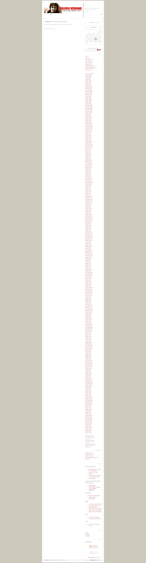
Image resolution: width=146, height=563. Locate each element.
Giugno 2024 (88, 392)
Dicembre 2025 (88, 420)
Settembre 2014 (89, 214)
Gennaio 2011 (88, 147)
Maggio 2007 (88, 81)
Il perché (87, 534)
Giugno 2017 (88, 265)
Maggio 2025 (88, 409)
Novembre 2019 (89, 309)
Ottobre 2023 (88, 380)
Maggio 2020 (88, 318)
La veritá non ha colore (94, 477)
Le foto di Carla (88, 456)
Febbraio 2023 (88, 368)
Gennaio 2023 (88, 366)
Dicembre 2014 (88, 219)
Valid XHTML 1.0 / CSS (93, 557)
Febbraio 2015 (88, 222)
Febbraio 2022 (88, 350)
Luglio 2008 (88, 102)
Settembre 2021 (89, 342)
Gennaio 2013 (88, 184)
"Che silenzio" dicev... (90, 440)
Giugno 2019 (88, 301)
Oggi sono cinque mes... (90, 444)
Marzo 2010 (88, 132)
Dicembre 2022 (88, 365)
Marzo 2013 (88, 187)
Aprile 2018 (88, 280)
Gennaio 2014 (88, 202)
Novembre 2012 (89, 181)
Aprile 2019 (88, 298)
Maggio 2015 (88, 227)
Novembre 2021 (89, 345)
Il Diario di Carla (89, 65)
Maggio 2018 (88, 281)
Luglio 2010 (88, 138)
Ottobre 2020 (88, 325)
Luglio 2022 (88, 357)
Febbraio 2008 (88, 94)
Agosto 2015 (88, 231)
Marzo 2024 (88, 388)
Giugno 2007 (88, 82)
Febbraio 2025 (88, 404)
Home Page (48, 21)
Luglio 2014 (88, 211)
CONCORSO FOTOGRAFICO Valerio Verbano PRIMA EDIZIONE (94, 488)
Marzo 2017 (88, 260)
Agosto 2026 (88, 432)
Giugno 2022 (88, 356)
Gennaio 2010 (88, 129)
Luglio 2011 (88, 157)
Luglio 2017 (88, 266)
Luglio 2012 (88, 175)
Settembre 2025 (89, 415)
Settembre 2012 (89, 178)
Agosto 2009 (88, 122)
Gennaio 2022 (88, 348)
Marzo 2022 (88, 351)
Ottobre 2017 (88, 271)
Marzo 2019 (88, 297)
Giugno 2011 (88, 155)
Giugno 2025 (88, 411)
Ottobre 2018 (88, 289)
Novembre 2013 (89, 199)
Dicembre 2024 (88, 401)
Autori (86, 533)
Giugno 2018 (88, 283)
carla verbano (88, 59)
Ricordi (87, 459)
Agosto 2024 (88, 395)
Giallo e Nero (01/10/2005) (95, 508)
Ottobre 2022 (88, 362)
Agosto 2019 (88, 304)
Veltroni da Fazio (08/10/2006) (93, 497)
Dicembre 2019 (88, 310)
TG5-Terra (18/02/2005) (94, 495)
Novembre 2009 (89, 126)
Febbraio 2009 (88, 112)
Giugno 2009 (88, 119)
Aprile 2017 (88, 262)
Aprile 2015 (88, 225)
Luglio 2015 (88, 230)
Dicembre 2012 (88, 182)
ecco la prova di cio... (90, 436)
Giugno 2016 (88, 246)
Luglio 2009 (88, 120)
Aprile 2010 (88, 134)
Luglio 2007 (88, 84)
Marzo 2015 (88, 224)
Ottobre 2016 (88, 252)
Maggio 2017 (88, 263)
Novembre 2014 (89, 217)
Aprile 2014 (88, 207)
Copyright (87, 536)
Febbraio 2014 (88, 204)
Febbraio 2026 (88, 423)
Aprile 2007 (88, 79)
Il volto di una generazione (95, 475)
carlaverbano (88, 61)
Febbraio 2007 (88, 76)
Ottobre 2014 (88, 216)
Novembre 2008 (89, 108)
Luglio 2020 (88, 321)
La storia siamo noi (89, 68)
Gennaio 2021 (88, 330)
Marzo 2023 (88, 370)
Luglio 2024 (88, 394)
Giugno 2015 (88, 228)
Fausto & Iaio (88, 542)
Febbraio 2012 (88, 167)
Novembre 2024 (89, 400)
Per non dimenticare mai (90, 457)
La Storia (87, 70)
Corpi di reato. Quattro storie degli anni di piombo (95, 517)
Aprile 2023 (88, 371)
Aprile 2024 (88, 389)
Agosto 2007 (88, 85)
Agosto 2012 (88, 176)
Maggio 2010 (88, 135)
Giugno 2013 (88, 192)
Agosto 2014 (88, 213)
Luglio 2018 (88, 284)
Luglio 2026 (88, 430)
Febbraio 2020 (88, 313)
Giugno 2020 (88, 319)
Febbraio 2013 (88, 185)
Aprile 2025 (88, 408)
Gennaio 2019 (88, 293)
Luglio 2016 (88, 248)
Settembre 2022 (89, 360)
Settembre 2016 (89, 251)
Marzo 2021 (88, 333)
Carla (50, 14)
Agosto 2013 (88, 195)
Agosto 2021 (88, 341)
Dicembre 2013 (88, 201)
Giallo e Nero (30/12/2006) (95, 511)
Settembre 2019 (89, 306)
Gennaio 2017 (88, 257)
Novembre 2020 (89, 327)
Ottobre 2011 (88, 161)
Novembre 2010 (89, 144)
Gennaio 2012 (88, 166)
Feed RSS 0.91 (94, 546)
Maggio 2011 (88, 154)
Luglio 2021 (88, 339)
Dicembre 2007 (88, 91)
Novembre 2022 (89, 363)
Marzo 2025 (88, 406)
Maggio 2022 (88, 354)
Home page (46, 560)
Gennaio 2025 (88, 403)
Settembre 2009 (89, 123)
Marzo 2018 (88, 278)
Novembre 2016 (89, 254)
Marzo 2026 (88, 424)
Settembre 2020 (89, 324)
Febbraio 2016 (88, 240)
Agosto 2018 (88, 286)
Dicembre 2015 (88, 237)
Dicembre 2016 (88, 255)
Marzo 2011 (88, 151)
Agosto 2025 (88, 414)
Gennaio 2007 (88, 74)
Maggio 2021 (88, 336)
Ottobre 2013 (88, 198)
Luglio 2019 (88, 303)
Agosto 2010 (88, 140)
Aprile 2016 (88, 243)
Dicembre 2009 (88, 128)
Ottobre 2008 (88, 106)
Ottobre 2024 (88, 398)
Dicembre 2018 (88, 292)
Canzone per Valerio (93, 524)
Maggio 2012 (88, 172)
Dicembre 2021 (88, 347)
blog (86, 56)
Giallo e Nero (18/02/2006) (95, 510)
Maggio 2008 (88, 99)
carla (86, 58)
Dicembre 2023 (88, 383)
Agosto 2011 (88, 158)
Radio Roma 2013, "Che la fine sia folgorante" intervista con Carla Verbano (95, 471)
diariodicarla (88, 64)
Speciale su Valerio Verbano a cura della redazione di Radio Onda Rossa (95, 505)
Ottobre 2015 (88, 234)
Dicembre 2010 (88, 146)
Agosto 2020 (88, 322)
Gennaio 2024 (88, 385)
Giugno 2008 (88, 100)
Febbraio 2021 (88, 331)
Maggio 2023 (88, 373)
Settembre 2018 (89, 287)
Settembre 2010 (89, 141)
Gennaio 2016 (88, 239)
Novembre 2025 (89, 418)
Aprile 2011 (88, 152)
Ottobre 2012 (88, 179)
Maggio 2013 (88, 190)
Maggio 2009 (88, 117)
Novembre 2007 (89, 90)
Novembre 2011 (89, 163)
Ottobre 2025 (88, 417)
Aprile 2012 (88, 170)
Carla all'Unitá (92, 478)
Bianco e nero (88, 453)
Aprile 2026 (88, 426)
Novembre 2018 (89, 290)
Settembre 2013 (89, 196)
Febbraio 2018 (88, 277)
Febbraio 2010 (88, 131)
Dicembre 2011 (88, 164)
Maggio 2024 (88, 391)
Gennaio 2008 (88, 93)
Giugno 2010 (88, 137)
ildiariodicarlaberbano (90, 67)
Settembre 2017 (89, 269)
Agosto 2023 (88, 377)
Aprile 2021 (88, 335)
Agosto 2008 (88, 103)
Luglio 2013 (88, 193)
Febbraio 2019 (88, 295)
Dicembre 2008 (88, 109)
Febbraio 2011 (88, 149)
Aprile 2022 (88, 353)
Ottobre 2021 (88, 344)
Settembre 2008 (89, 105)
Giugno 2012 (88, 173)
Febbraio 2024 (88, 386)
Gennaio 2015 (88, 220)
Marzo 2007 (88, 77)
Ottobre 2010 (88, 143)
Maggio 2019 (88, 300)
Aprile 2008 (88, 97)
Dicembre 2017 (88, 274)
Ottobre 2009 (88, 125)
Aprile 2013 (88, 189)
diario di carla (88, 62)
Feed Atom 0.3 (94, 547)
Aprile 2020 (88, 316)
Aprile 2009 (88, 116)
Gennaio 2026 (88, 421)
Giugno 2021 (88, 338)
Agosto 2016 (88, 249)
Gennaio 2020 (88, 312)
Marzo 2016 (88, 242)
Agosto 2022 (88, 359)
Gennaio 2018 (88, 275)
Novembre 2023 (89, 382)
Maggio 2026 (88, 427)
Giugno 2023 (88, 374)
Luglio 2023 (88, 376)
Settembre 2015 (89, 233)
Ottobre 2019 (88, 307)
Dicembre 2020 (88, 328)
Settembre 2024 (89, 397)
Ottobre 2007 (88, 88)
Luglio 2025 (88, 412)
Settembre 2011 (89, 160)
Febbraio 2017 (88, 258)
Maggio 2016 (88, 245)
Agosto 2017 (88, 268)
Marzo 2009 (88, 114)
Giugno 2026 (88, 429)
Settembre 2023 (89, 379)
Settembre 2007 (89, 87)
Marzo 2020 (88, 315)
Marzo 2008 (88, 96)
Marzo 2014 (88, 205)
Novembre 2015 (89, 236)
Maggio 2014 (88, 208)
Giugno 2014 (88, 210)
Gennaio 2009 (88, 111)
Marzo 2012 (88, 169)
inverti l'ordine (63, 21)
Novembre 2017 (89, 272)
